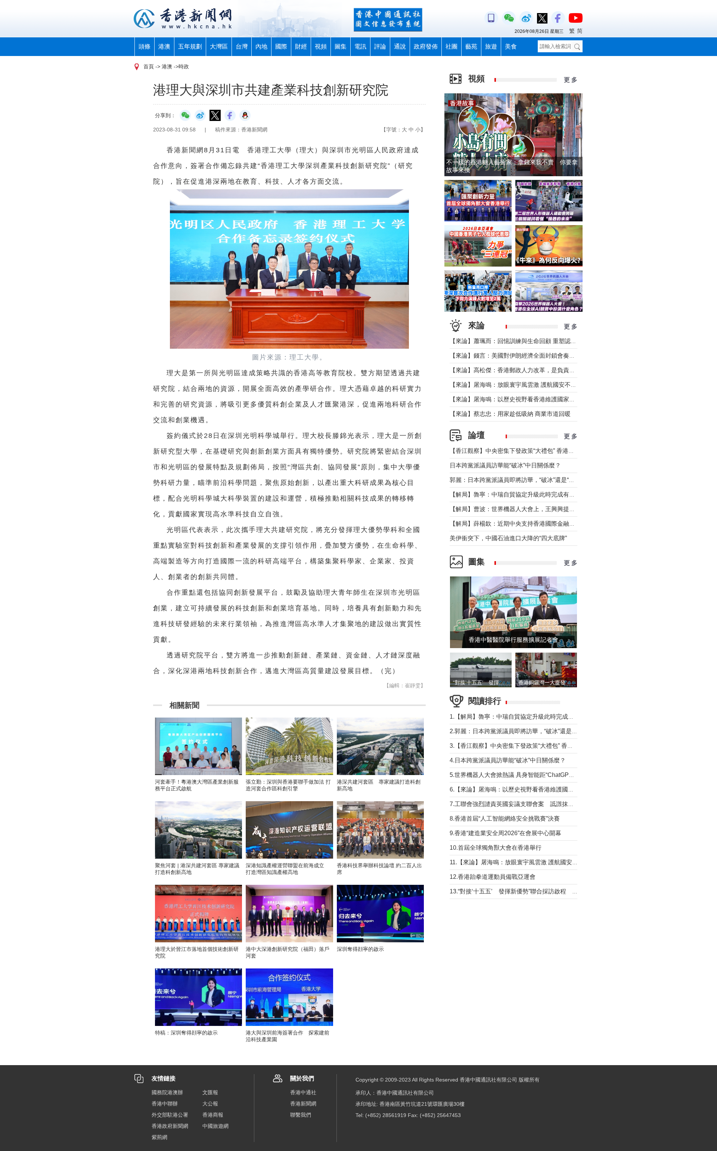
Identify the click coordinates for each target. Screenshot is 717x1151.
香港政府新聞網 (170, 1126)
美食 (511, 46)
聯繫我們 (300, 1115)
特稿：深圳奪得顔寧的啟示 (186, 1033)
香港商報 (212, 1115)
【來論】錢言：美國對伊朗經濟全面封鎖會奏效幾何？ (521, 355)
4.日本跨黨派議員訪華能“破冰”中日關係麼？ (508, 760)
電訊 (360, 46)
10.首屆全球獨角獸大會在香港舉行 (495, 847)
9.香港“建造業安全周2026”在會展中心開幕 (505, 833)
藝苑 (471, 46)
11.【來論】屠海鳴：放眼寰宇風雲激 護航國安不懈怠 (520, 862)
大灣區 (219, 46)
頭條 (144, 46)
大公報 (210, 1104)
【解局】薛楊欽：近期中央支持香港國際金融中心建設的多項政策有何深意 (548, 523)
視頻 (321, 46)
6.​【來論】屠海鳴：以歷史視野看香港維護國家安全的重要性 (530, 789)
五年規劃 (190, 46)
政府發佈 (426, 46)
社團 (451, 46)
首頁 (148, 66)
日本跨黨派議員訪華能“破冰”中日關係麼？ (505, 465)
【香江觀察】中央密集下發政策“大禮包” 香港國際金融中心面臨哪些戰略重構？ (554, 451)
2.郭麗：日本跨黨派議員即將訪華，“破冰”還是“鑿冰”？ (521, 731)
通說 (400, 46)
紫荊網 (159, 1137)
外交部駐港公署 (170, 1115)
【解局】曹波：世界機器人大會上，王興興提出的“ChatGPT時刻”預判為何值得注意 (560, 509)
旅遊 (491, 46)
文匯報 (210, 1092)
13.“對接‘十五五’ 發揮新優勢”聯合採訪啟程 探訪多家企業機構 (535, 891)
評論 (380, 46)
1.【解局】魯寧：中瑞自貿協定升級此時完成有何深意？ (524, 716)
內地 (261, 46)
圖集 (341, 46)
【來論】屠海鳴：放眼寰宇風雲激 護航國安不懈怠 (516, 385)
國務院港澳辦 (167, 1092)
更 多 (570, 80)
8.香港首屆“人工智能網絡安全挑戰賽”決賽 (505, 818)
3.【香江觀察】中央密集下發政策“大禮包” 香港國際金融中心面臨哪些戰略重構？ (556, 746)
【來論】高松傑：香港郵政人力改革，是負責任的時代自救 (527, 370)
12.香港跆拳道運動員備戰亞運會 (493, 877)
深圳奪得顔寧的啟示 (360, 949)
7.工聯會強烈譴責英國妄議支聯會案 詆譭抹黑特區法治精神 (530, 804)
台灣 (242, 46)
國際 (281, 46)
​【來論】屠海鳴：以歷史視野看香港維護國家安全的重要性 (527, 399)
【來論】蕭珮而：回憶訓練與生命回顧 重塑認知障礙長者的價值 (534, 341)
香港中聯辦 (165, 1104)
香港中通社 (303, 1092)
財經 (301, 46)
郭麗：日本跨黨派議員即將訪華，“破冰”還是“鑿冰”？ (519, 480)
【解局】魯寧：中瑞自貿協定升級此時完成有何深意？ (521, 494)
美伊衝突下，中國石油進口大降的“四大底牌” (508, 538)
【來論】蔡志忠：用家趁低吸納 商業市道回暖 (510, 414)
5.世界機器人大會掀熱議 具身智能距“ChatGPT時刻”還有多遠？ (533, 775)
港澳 (164, 46)
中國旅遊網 (215, 1126)
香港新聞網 (303, 1104)
